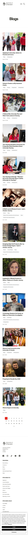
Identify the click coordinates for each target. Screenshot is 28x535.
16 (8, 423)
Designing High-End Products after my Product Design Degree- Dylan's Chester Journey (13, 245)
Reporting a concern (6, 496)
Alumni (4, 213)
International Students (7, 484)
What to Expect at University (11, 408)
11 (14, 421)
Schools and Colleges (6, 488)
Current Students (6, 482)
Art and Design (10, 249)
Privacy (4, 507)
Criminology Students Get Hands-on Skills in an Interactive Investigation (13, 314)
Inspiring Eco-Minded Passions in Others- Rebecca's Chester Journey (13, 279)
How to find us (5, 463)
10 (11, 421)
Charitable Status (6, 511)
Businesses (5, 492)
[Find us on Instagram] (7, 456)
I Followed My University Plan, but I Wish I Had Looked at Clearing (12, 114)
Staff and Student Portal (7, 471)
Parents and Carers (6, 486)
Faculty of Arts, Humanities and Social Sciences (11, 215)
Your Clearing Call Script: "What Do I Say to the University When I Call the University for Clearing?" (13, 178)
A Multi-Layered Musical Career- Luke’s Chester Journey (14, 209)
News (4, 467)
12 (16, 421)
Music (22, 215)
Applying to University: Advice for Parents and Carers (12, 53)
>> (14, 426)
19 (16, 423)
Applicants (5, 480)
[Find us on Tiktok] (11, 456)
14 (21, 421)
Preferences (14, 532)
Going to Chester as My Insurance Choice (12, 84)
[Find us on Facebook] (3, 456)
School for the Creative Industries (9, 217)
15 (6, 423)
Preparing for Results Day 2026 (11, 379)
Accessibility (5, 503)
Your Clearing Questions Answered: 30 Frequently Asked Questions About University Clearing (14, 146)
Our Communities (6, 494)
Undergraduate (21, 87)
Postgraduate (14, 87)
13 (19, 421)
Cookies (4, 505)
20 (19, 423)
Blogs (4, 87)
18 (14, 423)
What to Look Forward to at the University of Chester (11, 349)
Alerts (4, 473)
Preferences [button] (10, 524)
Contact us (5, 465)
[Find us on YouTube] (15, 456)
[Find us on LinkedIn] (19, 456)
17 (11, 423)
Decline (14, 529)
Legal (4, 509)
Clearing (8, 87)
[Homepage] (8, 4)
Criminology (9, 317)
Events (4, 469)
